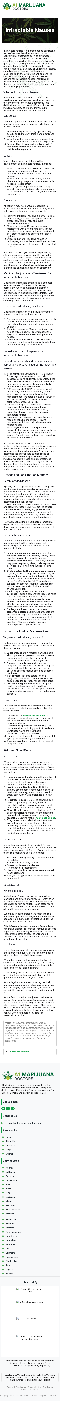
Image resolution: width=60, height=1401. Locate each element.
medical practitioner (34, 715)
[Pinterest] (13, 1108)
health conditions (45, 817)
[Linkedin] (8, 1108)
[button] (30, 1052)
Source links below (19, 1052)
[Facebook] (3, 1108)
